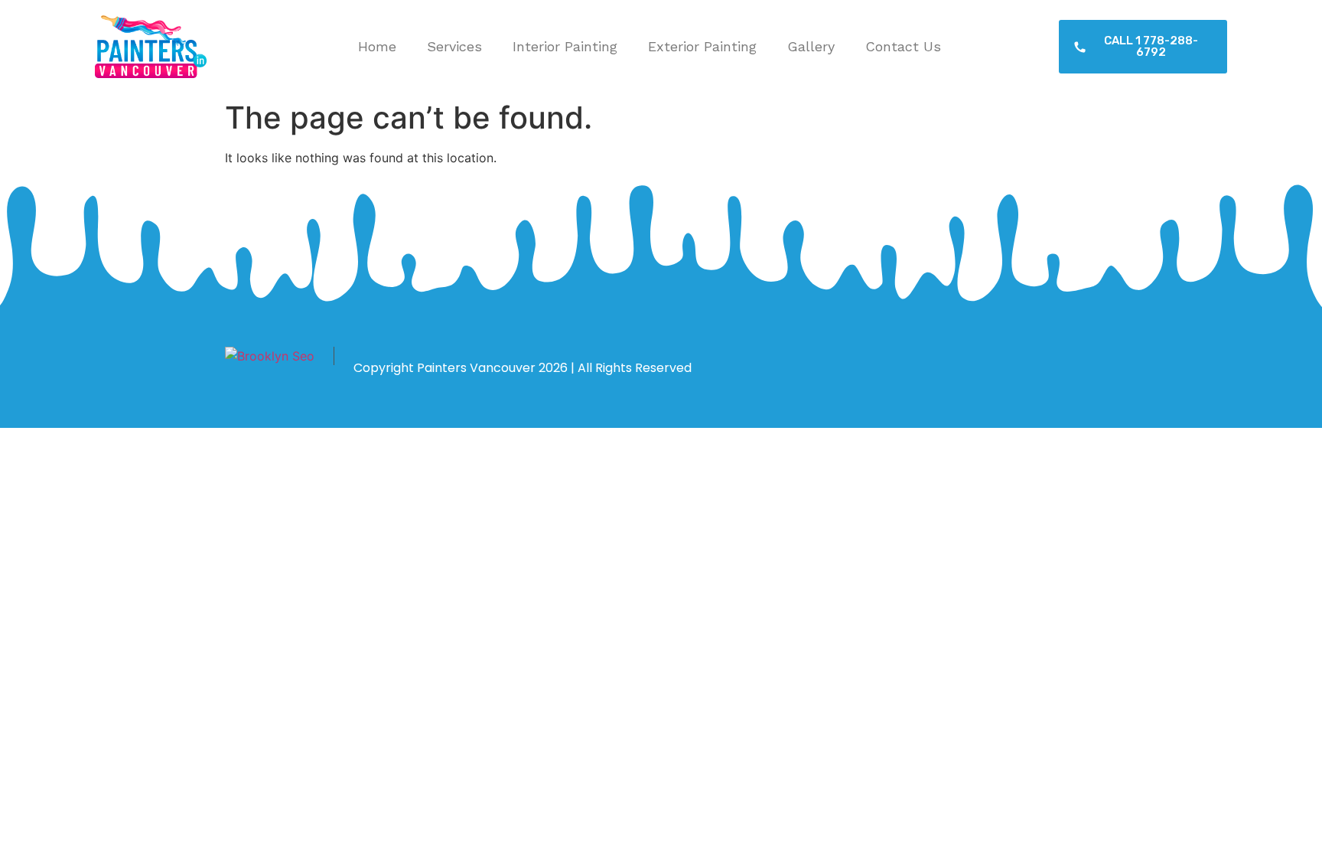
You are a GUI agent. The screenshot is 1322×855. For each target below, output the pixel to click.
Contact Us (903, 46)
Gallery (811, 46)
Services (454, 46)
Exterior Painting (702, 46)
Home (377, 46)
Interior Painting (565, 46)
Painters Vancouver (476, 368)
